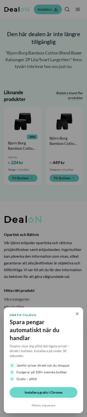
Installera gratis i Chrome (43, 392)
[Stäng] (43, 208)
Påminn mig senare (43, 405)
